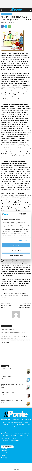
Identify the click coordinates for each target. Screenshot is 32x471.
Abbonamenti (21, 465)
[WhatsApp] (9, 26)
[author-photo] (16, 314)
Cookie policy (19, 466)
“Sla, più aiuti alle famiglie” (6, 306)
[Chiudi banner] (29, 214)
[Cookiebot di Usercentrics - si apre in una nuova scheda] (19, 214)
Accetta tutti (16, 245)
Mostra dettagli (23, 240)
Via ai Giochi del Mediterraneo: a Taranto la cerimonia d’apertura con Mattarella (14, 328)
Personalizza (15, 250)
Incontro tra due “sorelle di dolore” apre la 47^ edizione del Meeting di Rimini (15, 341)
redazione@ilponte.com (7, 452)
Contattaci (6, 466)
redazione (4, 22)
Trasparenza (25, 466)
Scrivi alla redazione (7, 465)
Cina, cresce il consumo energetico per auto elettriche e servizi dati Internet (15, 333)
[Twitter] (5, 26)
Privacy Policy (12, 466)
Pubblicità (27, 465)
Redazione (15, 465)
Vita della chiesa (6, 13)
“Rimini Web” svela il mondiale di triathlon (25, 306)
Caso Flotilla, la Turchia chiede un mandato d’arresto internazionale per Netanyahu (14, 337)
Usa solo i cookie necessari (16, 255)
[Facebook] (2, 26)
